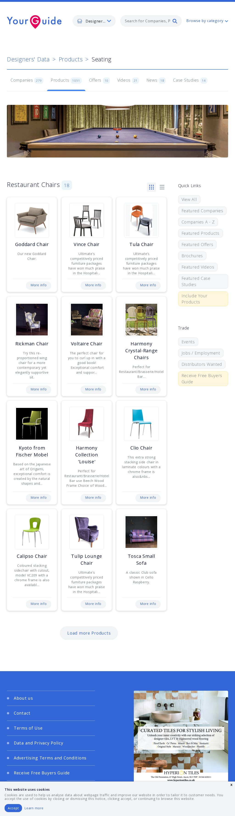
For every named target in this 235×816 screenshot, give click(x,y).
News (155, 80)
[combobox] (151, 21)
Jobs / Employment (201, 353)
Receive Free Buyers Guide (202, 378)
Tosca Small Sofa (141, 559)
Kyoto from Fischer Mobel (32, 451)
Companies (26, 80)
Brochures (192, 255)
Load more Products (89, 633)
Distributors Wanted (202, 364)
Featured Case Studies (196, 281)
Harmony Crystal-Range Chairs (141, 351)
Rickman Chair (31, 344)
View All (189, 199)
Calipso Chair (32, 556)
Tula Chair (141, 244)
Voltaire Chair (87, 344)
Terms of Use (28, 728)
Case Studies (189, 80)
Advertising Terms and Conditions (50, 758)
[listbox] (94, 21)
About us (23, 698)
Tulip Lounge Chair (86, 559)
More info (39, 285)
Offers (98, 80)
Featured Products (200, 233)
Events (188, 341)
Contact (22, 713)
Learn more (33, 808)
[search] (174, 21)
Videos (127, 80)
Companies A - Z (198, 222)
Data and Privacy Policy (38, 743)
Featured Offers (197, 244)
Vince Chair (87, 244)
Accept (13, 808)
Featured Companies (202, 210)
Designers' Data (28, 59)
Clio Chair (141, 448)
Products (71, 59)
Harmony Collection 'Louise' (86, 455)
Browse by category (205, 20)
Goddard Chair (32, 244)
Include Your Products (195, 299)
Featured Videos (198, 267)
